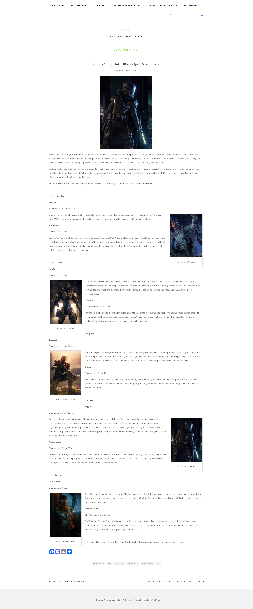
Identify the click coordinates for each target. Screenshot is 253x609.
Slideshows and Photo (183, 5)
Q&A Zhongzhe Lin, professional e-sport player (174, 582)
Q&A (162, 5)
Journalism (132, 563)
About (63, 5)
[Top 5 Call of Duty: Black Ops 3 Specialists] (126, 112)
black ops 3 (98, 563)
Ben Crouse (121, 50)
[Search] (202, 15)
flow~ (126, 30)
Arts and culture (81, 5)
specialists (147, 563)
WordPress (155, 600)
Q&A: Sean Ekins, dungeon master (69, 582)
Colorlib (136, 600)
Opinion (152, 5)
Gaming (119, 563)
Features (101, 5)
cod (110, 563)
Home (52, 5)
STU (158, 563)
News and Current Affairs (127, 5)
